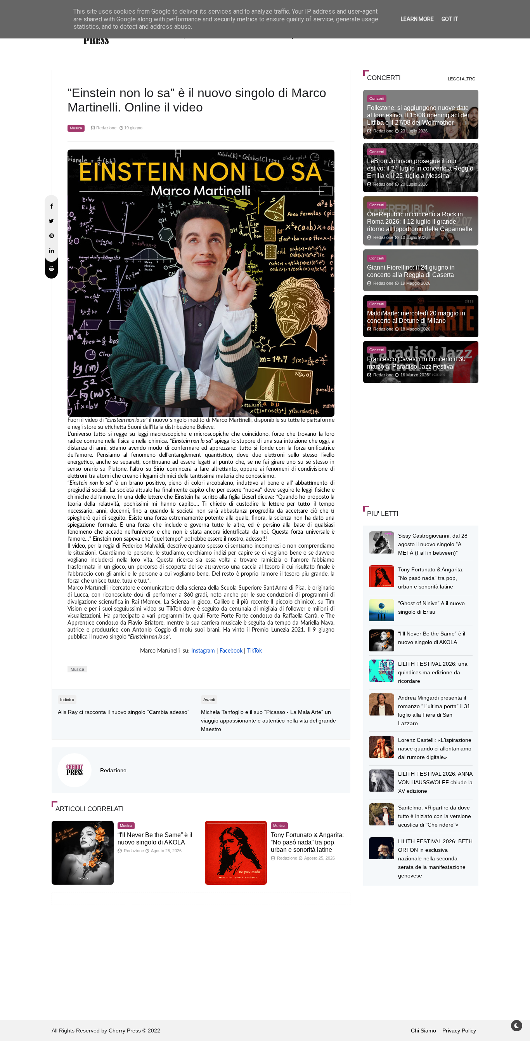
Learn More (417, 19)
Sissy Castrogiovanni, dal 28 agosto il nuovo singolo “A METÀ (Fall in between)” (433, 544)
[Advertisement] (421, 443)
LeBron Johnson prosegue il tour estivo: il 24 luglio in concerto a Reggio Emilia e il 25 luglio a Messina (420, 168)
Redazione (113, 770)
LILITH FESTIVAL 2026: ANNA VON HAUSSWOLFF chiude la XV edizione (435, 782)
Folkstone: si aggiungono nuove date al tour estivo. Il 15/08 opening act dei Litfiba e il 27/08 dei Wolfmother (418, 115)
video (78, 546)
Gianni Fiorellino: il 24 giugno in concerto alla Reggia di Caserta (411, 271)
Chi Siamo (423, 1030)
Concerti (376, 98)
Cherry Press (125, 1030)
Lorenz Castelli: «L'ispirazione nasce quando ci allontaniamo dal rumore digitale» (434, 748)
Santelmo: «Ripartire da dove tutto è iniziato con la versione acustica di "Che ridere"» (434, 816)
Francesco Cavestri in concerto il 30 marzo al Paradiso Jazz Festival (416, 362)
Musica (76, 128)
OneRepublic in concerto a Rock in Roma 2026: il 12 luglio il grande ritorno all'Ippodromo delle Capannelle (419, 221)
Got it (450, 19)
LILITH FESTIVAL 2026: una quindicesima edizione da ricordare (433, 672)
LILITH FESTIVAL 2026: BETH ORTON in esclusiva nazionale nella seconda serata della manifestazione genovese (435, 858)
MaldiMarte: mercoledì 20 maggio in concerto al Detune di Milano (416, 317)
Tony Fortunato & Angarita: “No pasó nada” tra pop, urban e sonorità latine (307, 842)
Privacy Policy (459, 1030)
